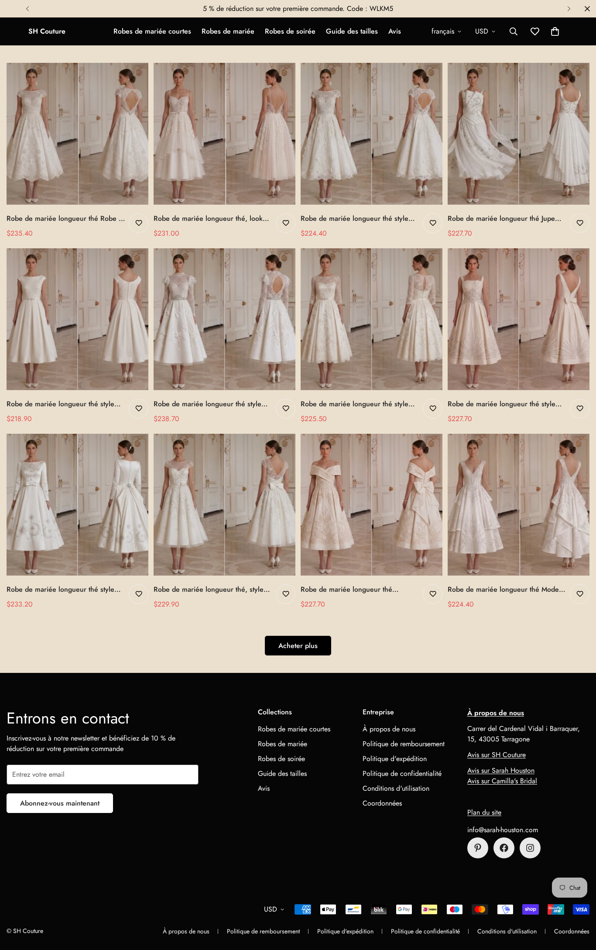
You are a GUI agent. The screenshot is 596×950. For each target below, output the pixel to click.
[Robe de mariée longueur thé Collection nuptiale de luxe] (371, 505)
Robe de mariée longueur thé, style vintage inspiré (209, 589)
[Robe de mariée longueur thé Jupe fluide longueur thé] (518, 134)
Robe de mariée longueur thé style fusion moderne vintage (207, 404)
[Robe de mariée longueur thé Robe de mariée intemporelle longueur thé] (77, 134)
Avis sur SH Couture (496, 755)
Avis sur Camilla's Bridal (502, 781)
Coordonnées (382, 803)
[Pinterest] (477, 847)
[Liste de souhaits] (138, 223)
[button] (555, 31)
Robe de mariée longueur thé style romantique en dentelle (354, 218)
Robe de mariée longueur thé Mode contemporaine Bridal (503, 589)
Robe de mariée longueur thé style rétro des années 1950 (60, 589)
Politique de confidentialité (402, 773)
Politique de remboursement (404, 744)
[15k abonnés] (503, 847)
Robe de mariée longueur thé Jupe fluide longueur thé (501, 218)
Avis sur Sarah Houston (500, 770)
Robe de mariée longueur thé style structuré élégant (60, 404)
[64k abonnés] (530, 847)
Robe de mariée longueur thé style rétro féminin (354, 404)
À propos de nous (389, 729)
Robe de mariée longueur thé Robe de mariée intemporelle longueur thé (67, 218)
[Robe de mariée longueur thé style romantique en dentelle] (371, 134)
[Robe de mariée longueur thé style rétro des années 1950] (77, 505)
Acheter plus (298, 646)
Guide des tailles (352, 31)
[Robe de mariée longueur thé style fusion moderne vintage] (224, 319)
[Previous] (27, 8)
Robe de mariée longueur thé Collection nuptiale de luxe (346, 589)
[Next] (569, 8)
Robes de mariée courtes (152, 31)
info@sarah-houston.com (502, 830)
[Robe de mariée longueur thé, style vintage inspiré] (224, 505)
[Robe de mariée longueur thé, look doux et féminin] (224, 134)
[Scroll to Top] (579, 902)
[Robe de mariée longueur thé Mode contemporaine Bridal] (518, 505)
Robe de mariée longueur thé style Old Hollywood (501, 404)
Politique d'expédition (395, 759)
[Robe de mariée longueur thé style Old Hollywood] (518, 319)
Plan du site (484, 812)
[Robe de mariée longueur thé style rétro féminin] (371, 319)
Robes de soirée (290, 31)
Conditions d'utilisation (396, 788)
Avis (394, 31)
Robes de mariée (228, 31)
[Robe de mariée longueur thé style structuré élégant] (77, 319)
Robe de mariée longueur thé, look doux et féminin (208, 218)
